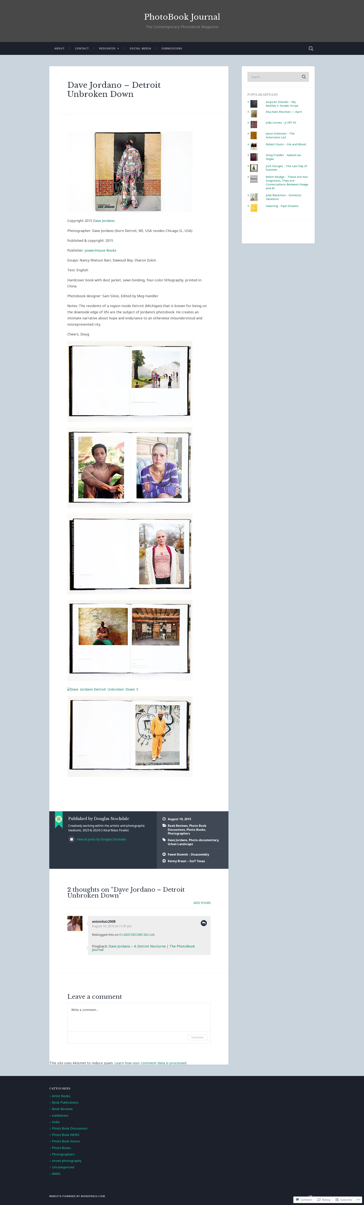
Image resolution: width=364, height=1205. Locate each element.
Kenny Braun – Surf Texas (186, 861)
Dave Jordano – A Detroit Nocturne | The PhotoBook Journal (143, 948)
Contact (82, 48)
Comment (197, 1037)
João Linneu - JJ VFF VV (281, 122)
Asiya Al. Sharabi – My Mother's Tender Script (282, 103)
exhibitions (60, 1115)
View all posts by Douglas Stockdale (101, 839)
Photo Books (196, 830)
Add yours (202, 903)
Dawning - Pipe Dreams (282, 206)
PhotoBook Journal (182, 17)
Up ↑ (312, 1196)
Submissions (172, 48)
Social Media (140, 48)
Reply (204, 923)
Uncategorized (63, 1167)
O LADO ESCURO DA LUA (137, 935)
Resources (107, 48)
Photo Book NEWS (65, 1135)
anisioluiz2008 (103, 921)
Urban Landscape (180, 844)
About (59, 48)
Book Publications (65, 1102)
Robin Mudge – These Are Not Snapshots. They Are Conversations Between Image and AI (287, 182)
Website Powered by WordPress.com (77, 1196)
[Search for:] (278, 77)
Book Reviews (178, 826)
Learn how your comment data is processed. (151, 1063)
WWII (56, 1174)
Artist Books (61, 1096)
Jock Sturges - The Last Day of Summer (286, 168)
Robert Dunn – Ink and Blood (286, 144)
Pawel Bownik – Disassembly (188, 854)
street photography (67, 1160)
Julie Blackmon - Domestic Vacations (283, 197)
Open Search (311, 48)
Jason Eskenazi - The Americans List (280, 135)
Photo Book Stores (66, 1141)
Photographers (179, 833)
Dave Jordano (104, 220)
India (56, 1122)
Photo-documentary (203, 840)
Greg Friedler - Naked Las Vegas (283, 157)
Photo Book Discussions (69, 1128)
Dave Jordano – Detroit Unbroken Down (114, 89)
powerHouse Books (100, 250)
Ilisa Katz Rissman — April (284, 112)
